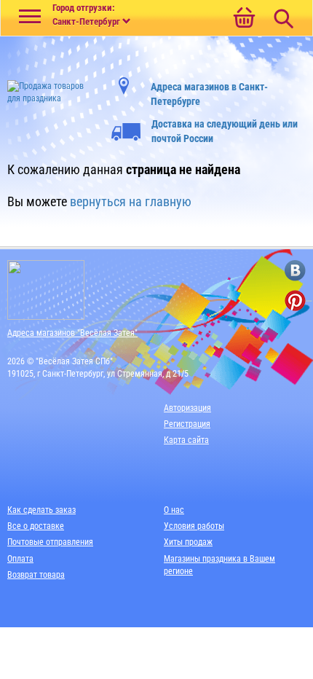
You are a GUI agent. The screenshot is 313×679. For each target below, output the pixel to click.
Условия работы (194, 526)
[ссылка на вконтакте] (295, 270)
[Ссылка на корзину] (244, 19)
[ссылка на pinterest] (295, 300)
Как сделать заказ (41, 510)
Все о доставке (35, 526)
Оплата (20, 559)
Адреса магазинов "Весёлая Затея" (72, 333)
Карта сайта (186, 440)
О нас (174, 510)
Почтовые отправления (50, 542)
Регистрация (187, 424)
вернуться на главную (130, 201)
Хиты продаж (188, 542)
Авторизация (187, 408)
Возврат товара (36, 575)
